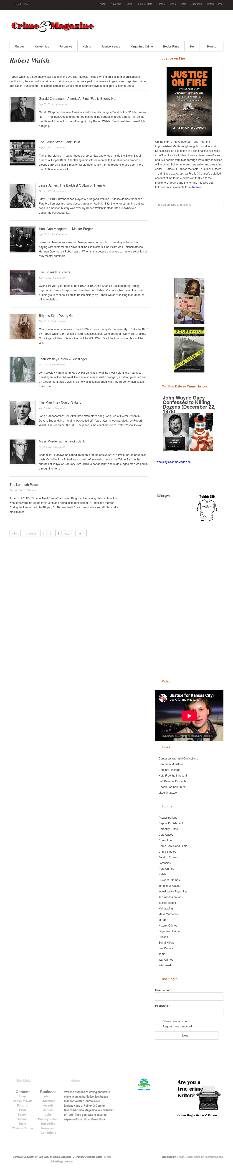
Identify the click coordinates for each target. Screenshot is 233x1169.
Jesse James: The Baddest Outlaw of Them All (72, 185)
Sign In (18, 4)
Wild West (165, 965)
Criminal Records (169, 770)
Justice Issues (110, 46)
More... (211, 46)
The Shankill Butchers (54, 272)
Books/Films (171, 46)
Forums (22, 1105)
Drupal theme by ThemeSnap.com (204, 1156)
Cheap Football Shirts (172, 787)
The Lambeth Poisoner (26, 484)
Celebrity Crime (168, 829)
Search (23, 1114)
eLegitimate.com (169, 792)
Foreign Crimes (168, 857)
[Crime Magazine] (53, 31)
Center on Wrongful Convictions (178, 758)
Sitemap (22, 1119)
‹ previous (30, 533)
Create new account (175, 1021)
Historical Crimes (169, 880)
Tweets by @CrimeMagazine (173, 462)
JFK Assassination (170, 897)
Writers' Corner (215, 3)
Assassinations (168, 817)
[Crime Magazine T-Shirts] (206, 507)
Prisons (163, 937)
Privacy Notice (48, 1119)
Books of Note (144, 3)
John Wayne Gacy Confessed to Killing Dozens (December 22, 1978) (189, 404)
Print (22, 1110)
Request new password (177, 1026)
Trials (162, 954)
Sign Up (28, 4)
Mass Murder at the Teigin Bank (62, 441)
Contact (161, 3)
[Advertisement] (170, 25)
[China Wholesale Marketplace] (171, 507)
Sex (192, 46)
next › (68, 533)
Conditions (48, 1132)
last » (81, 533)
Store (183, 3)
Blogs (129, 3)
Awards (48, 1105)
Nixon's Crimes (168, 925)
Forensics (65, 46)
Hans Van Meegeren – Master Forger (66, 228)
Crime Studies (167, 851)
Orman (180, 1156)
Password (162, 1006)
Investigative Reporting (173, 891)
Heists (87, 46)
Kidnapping (166, 908)
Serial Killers (166, 942)
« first (15, 533)
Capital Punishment (171, 823)
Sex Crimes (166, 948)
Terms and (48, 1128)
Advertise (116, 3)
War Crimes (166, 959)
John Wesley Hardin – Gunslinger (63, 359)
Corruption (165, 840)
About (103, 3)
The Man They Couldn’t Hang (60, 402)
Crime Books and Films (173, 846)
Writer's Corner (22, 1128)
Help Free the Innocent (173, 775)
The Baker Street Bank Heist (59, 142)
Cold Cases (166, 834)
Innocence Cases (169, 885)
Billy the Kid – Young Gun (57, 315)
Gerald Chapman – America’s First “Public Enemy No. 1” (79, 98)
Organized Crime (142, 46)
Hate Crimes (166, 868)
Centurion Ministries (171, 764)
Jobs (48, 1114)
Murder (19, 46)
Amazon (196, 187)
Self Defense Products (172, 781)
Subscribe (196, 3)
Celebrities (42, 46)
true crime (83, 1119)
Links (173, 3)
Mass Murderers (169, 914)
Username (163, 990)
